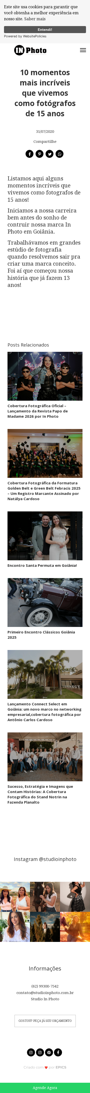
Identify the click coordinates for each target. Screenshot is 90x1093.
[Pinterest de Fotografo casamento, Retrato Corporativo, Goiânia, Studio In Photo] (49, 1051)
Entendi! (45, 30)
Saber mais (35, 19)
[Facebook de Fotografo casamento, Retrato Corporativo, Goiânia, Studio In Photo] (58, 1051)
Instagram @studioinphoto (45, 859)
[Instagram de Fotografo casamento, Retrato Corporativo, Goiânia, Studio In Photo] (31, 1051)
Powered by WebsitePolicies (25, 36)
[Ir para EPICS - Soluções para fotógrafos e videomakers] (45, 1067)
